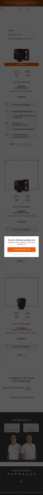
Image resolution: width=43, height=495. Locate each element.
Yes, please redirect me (21, 249)
